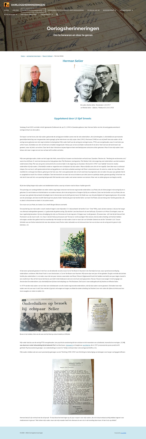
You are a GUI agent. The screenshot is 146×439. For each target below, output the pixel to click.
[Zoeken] (57, 14)
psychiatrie (86, 345)
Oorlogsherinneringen (28, 4)
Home (23, 56)
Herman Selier (59, 56)
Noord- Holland (47, 56)
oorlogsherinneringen (34, 56)
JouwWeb (123, 433)
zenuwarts (69, 345)
